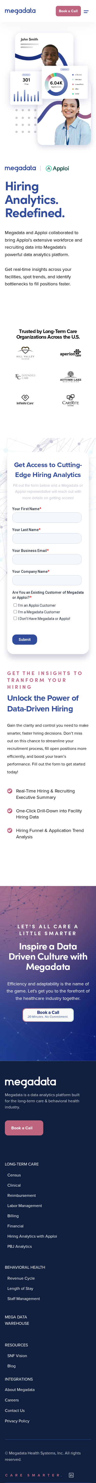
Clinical (14, 1185)
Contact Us (15, 1410)
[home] (20, 11)
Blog (11, 1365)
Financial (15, 1225)
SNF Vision (17, 1355)
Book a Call (22, 1128)
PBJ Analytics (19, 1246)
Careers (12, 1400)
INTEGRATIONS (19, 1379)
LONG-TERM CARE (22, 1164)
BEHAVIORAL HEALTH (25, 1267)
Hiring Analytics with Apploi (32, 1236)
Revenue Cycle (21, 1278)
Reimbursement (21, 1195)
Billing (13, 1215)
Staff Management (23, 1298)
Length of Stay (20, 1288)
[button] (86, 11)
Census (14, 1174)
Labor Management (24, 1205)
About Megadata (20, 1389)
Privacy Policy (17, 1421)
